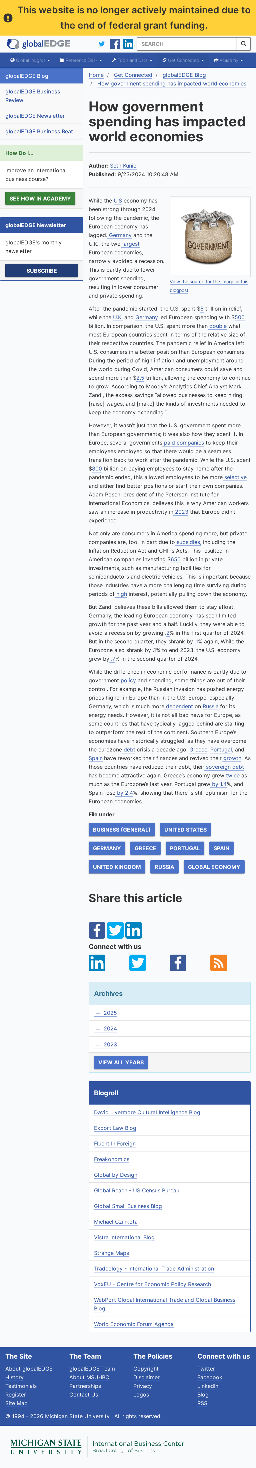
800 (97, 468)
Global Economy (214, 867)
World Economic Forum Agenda (134, 1324)
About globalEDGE (29, 1368)
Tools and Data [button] (132, 60)
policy (127, 680)
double (217, 326)
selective (235, 477)
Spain (96, 758)
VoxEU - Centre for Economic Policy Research (152, 1284)
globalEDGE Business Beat (39, 131)
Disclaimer (146, 1377)
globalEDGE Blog (26, 75)
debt (128, 749)
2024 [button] (105, 1028)
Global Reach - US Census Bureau (136, 1190)
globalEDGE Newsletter (35, 115)
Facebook (209, 1377)
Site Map (16, 1403)
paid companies (183, 442)
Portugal (221, 749)
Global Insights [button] (31, 60)
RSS (202, 1403)
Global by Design (115, 1174)
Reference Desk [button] (81, 60)
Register (15, 1394)
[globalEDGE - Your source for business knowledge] (38, 44)
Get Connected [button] (184, 60)
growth (231, 758)
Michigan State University (78, 1416)
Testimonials (21, 1386)
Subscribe (42, 270)
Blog (203, 1394)
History (14, 1377)
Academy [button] (229, 60)
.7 (112, 658)
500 (240, 317)
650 (176, 559)
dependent (178, 706)
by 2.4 (124, 792)
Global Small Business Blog (128, 1206)
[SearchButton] (244, 44)
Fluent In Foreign (115, 1143)
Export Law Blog (115, 1128)
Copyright (146, 1368)
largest (130, 243)
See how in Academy (40, 198)
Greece (198, 749)
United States (185, 829)
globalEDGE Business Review (32, 95)
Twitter (206, 1368)
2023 (180, 511)
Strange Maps (111, 1253)
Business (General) (122, 829)
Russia (211, 706)
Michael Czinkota (116, 1221)
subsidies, (188, 542)
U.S (118, 200)
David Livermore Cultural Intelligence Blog (147, 1112)
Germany (119, 235)
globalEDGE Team (92, 1368)
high (121, 594)
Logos (141, 1394)
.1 (195, 641)
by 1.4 (218, 784)
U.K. (118, 317)
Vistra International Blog (124, 1237)
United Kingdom (117, 867)
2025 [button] (105, 1013)
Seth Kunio (123, 165)
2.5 (140, 377)
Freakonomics (111, 1159)
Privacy (142, 1386)
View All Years (121, 1062)
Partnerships (85, 1386)
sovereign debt (224, 766)
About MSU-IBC (89, 1377)
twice (232, 775)
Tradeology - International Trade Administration (154, 1268)
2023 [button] (105, 1044)
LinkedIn (207, 1386)
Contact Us (83, 1394)
